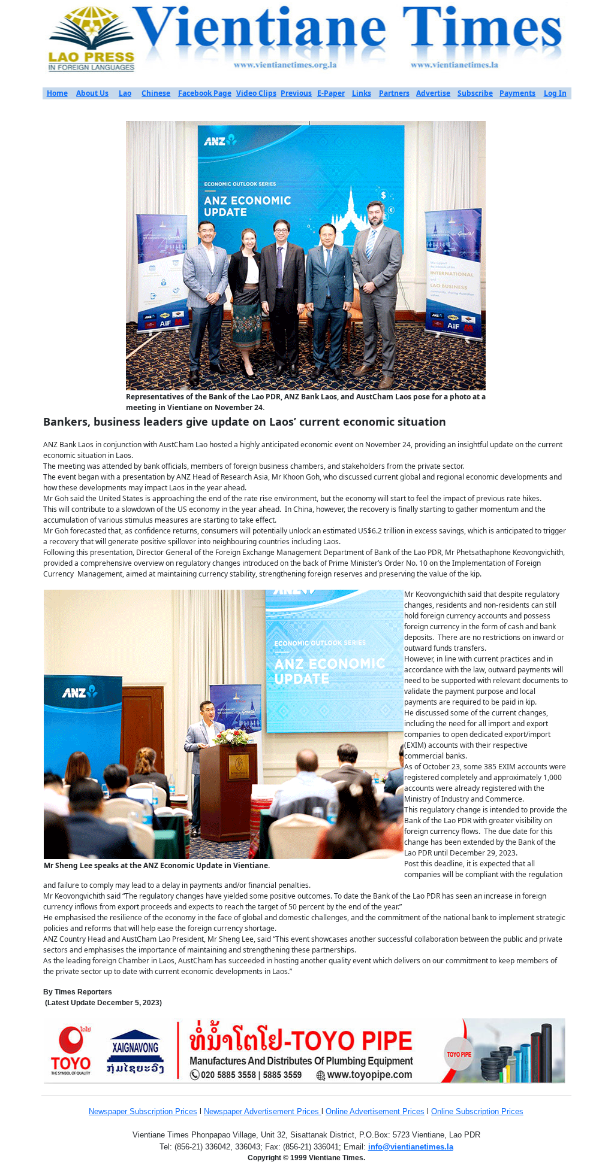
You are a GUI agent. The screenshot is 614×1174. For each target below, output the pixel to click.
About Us (92, 93)
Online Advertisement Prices (375, 1111)
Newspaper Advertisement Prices (262, 1111)
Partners (394, 93)
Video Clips (256, 93)
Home (57, 93)
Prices (186, 1111)
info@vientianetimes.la (410, 1146)
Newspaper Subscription (132, 1111)
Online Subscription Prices (477, 1111)
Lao (125, 93)
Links (361, 93)
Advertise (433, 93)
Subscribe (475, 93)
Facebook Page (204, 93)
